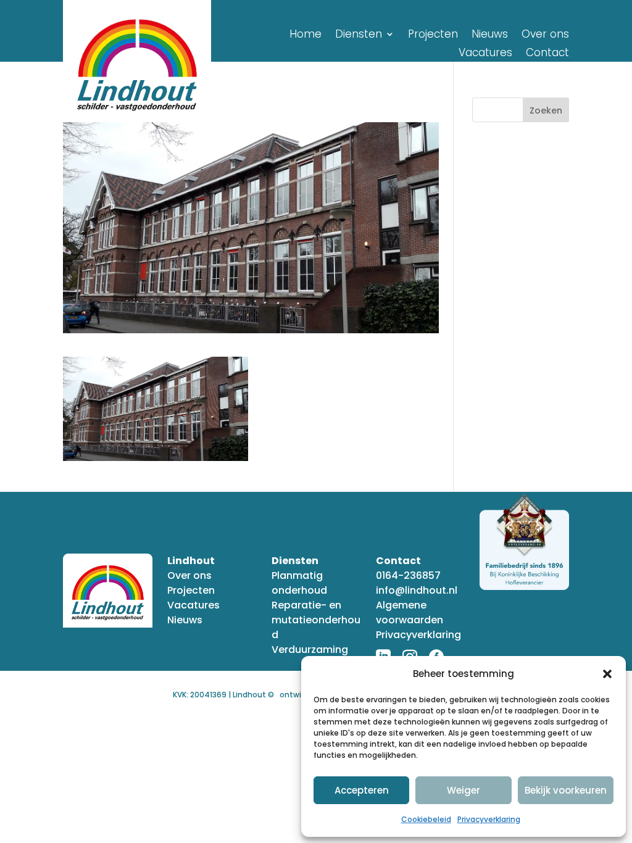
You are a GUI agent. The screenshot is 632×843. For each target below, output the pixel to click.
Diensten (358, 35)
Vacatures (485, 54)
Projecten (433, 35)
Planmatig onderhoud (299, 582)
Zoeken (546, 110)
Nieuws (490, 35)
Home (305, 35)
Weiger (463, 790)
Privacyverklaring (488, 819)
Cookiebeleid (426, 819)
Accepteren (362, 790)
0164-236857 (408, 575)
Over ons (545, 35)
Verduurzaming (310, 649)
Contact (547, 54)
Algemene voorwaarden (409, 612)
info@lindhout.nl (416, 590)
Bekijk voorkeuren (566, 790)
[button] (607, 674)
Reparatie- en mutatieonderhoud (316, 620)
